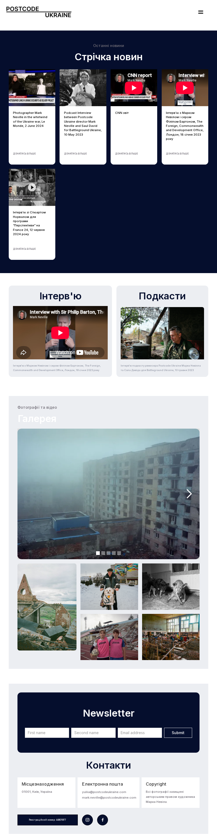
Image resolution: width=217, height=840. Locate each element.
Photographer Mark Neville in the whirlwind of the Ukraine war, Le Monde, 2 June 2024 (30, 119)
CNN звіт (122, 113)
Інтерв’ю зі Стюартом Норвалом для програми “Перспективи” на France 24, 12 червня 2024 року (29, 223)
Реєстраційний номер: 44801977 (47, 820)
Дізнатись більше (24, 153)
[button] (201, 12)
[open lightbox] (46, 607)
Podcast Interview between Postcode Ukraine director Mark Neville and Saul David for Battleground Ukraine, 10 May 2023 (83, 123)
